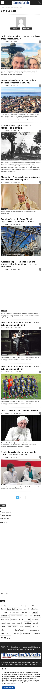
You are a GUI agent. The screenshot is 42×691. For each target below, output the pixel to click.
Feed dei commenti (5, 515)
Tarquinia (16, 633)
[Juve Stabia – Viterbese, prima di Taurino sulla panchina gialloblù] (21, 386)
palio (13, 623)
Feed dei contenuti (5, 512)
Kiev (21, 619)
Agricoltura (4, 354)
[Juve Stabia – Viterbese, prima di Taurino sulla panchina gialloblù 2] (21, 342)
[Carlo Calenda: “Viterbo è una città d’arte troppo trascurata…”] (21, 56)
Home (2, 7)
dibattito (5, 616)
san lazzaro (10, 630)
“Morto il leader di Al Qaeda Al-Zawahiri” (20, 410)
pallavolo (19, 623)
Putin (3, 626)
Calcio (3, 609)
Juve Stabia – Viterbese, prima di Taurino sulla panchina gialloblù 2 (20, 323)
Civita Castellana (33, 609)
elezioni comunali (16, 616)
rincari (21, 626)
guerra (37, 616)
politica (28, 623)
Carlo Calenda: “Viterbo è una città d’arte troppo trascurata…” (20, 37)
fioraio (26, 615)
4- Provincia (5, 111)
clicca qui (36, 680)
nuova (8, 623)
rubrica (27, 627)
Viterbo (5, 637)
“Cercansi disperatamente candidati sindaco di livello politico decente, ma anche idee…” (19, 264)
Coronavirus (25, 612)
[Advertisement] (8, 558)
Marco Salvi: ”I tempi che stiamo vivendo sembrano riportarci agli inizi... (20, 178)
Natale (3, 623)
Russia (35, 627)
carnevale (23, 609)
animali (22, 606)
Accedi (2, 509)
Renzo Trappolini (13, 626)
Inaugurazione (5, 619)
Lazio (28, 619)
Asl (27, 606)
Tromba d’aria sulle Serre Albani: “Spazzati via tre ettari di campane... (18, 220)
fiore (31, 615)
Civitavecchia (6, 612)
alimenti (3, 606)
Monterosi (35, 619)
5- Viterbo (4, 68)
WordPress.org (4, 518)
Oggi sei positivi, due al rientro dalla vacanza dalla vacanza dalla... (18, 453)
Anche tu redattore (12, 606)
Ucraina (36, 633)
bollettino (33, 606)
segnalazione (34, 630)
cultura (35, 612)
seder (26, 630)
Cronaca (4, 440)
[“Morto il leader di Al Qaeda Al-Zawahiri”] (21, 428)
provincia (35, 623)
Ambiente (4, 255)
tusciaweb (25, 633)
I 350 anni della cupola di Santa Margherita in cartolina (16, 126)
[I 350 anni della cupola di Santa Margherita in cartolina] (21, 146)
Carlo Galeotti (5, 41)
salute (2, 630)
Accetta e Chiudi (8, 687)
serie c (3, 633)
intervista (14, 619)
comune (16, 612)
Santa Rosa (19, 630)
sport (9, 633)
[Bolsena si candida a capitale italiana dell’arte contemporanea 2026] (21, 100)
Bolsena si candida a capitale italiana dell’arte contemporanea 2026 (18, 81)
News (3, 484)
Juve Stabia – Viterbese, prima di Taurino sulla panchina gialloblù (20, 367)
